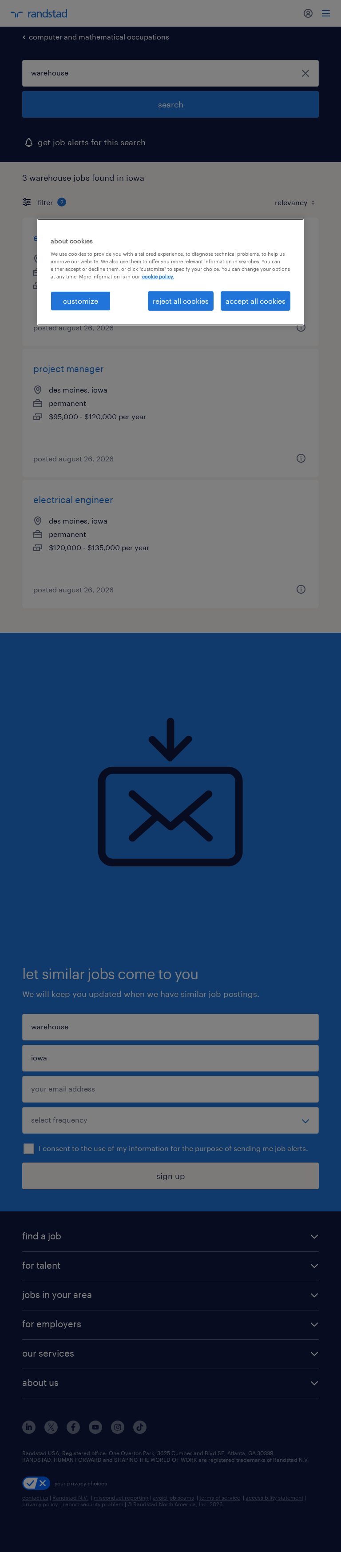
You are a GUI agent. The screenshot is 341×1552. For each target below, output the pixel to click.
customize (80, 301)
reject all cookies (181, 301)
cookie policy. (158, 276)
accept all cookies (255, 301)
